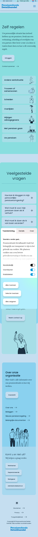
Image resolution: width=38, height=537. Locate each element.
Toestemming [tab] (9, 231)
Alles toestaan (10, 285)
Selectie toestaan (12, 293)
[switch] (32, 270)
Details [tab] (21, 231)
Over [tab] (32, 231)
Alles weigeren (10, 302)
